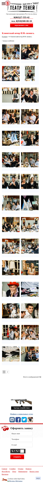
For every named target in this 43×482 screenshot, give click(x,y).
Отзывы (20, 469)
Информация (22, 471)
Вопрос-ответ (34, 471)
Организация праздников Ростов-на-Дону (21, 14)
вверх (38, 478)
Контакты (5, 474)
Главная (4, 469)
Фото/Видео (6, 471)
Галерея (4, 37)
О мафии (12, 469)
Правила (28, 469)
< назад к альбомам (8, 41)
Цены (14, 471)
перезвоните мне (21, 25)
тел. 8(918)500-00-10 (21, 21)
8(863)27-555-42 (21, 17)
